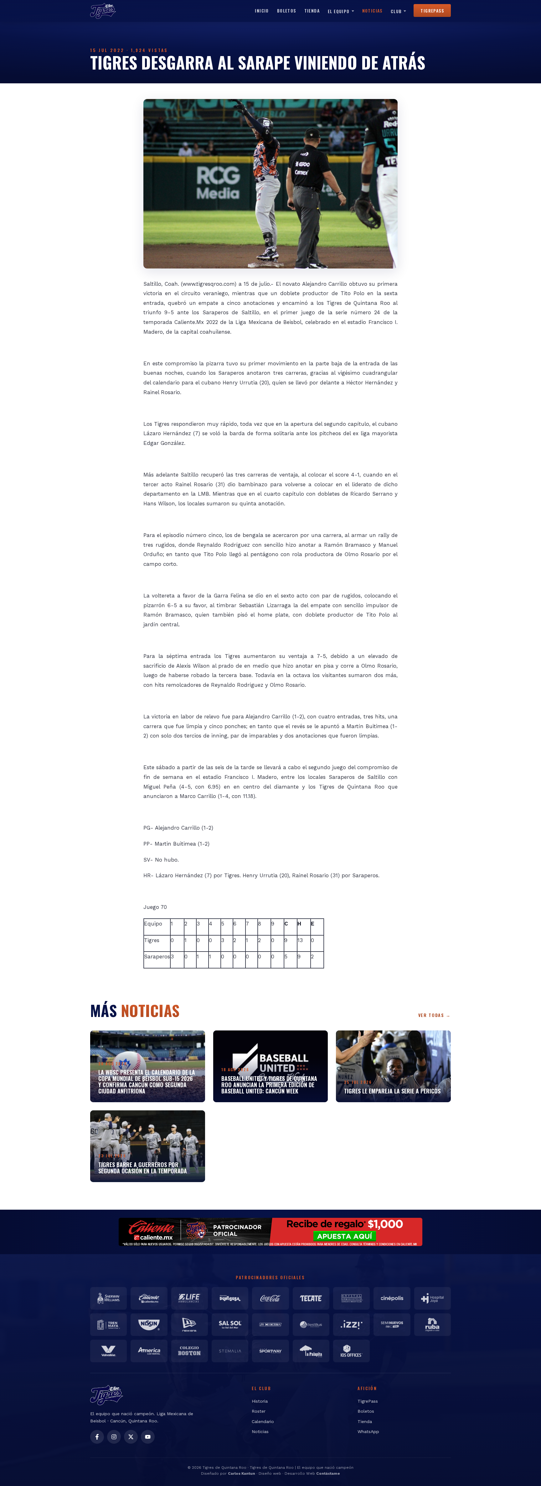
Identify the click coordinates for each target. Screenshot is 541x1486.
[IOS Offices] (351, 1351)
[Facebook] (97, 1437)
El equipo (339, 11)
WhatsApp (368, 1431)
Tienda (312, 10)
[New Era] (190, 1325)
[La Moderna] (270, 1325)
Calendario (263, 1421)
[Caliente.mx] (149, 1298)
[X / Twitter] (131, 1437)
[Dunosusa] (230, 1298)
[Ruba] (432, 1325)
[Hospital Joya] (432, 1298)
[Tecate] (311, 1298)
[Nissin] (149, 1325)
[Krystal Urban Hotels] (351, 1298)
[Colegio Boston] (190, 1351)
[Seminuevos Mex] (392, 1325)
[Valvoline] (108, 1351)
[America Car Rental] (149, 1351)
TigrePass (432, 10)
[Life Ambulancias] (190, 1298)
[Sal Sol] (230, 1325)
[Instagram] (114, 1437)
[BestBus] (311, 1325)
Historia (260, 1401)
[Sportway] (270, 1351)
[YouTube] (148, 1437)
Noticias (372, 10)
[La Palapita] (311, 1351)
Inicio (262, 10)
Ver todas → (434, 1015)
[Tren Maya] (108, 1325)
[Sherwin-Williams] (108, 1298)
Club (396, 11)
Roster (258, 1411)
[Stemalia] (230, 1351)
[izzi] (351, 1325)
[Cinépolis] (392, 1298)
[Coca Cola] (270, 1298)
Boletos (286, 10)
